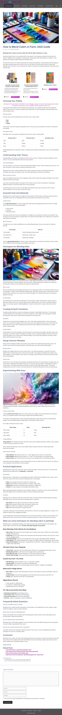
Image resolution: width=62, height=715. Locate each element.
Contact (39, 710)
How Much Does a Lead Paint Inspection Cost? (18, 650)
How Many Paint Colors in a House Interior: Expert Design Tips (17, 659)
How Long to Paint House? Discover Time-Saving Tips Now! (22, 651)
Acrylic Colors (32, 5)
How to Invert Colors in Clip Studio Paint (17, 653)
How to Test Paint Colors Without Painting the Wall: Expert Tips (17, 660)
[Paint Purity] (11, 2)
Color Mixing (24, 5)
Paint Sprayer (40, 5)
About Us (35, 710)
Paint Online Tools (49, 5)
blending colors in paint (31, 158)
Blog (56, 5)
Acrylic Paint (16, 5)
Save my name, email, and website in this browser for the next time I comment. (24, 698)
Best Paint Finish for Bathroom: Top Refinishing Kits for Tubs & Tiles (24, 654)
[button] (60, 6)
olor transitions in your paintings (16, 66)
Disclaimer (30, 710)
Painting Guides (8, 5)
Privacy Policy (24, 710)
